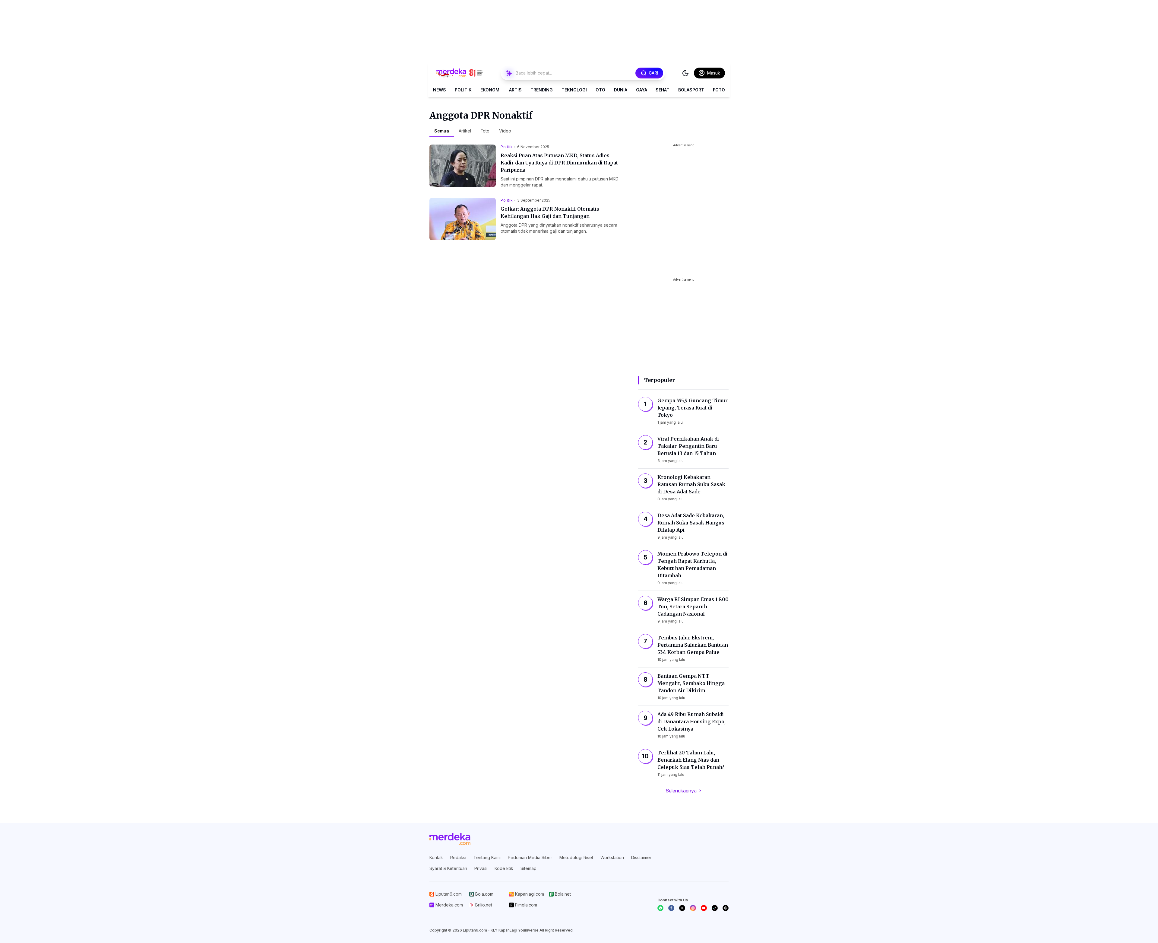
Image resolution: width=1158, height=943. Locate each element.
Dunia (620, 89)
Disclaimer (641, 857)
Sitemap (528, 868)
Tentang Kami (487, 857)
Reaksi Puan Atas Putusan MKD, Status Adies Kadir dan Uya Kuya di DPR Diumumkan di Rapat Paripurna (559, 162)
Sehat (662, 89)
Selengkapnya (681, 791)
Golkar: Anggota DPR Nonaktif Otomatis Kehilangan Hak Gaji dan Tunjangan (550, 212)
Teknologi (574, 89)
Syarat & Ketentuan (448, 868)
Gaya (641, 89)
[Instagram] (693, 908)
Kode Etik (504, 868)
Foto (719, 89)
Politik (463, 89)
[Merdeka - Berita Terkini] (459, 73)
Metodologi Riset (576, 857)
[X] (682, 908)
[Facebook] (671, 908)
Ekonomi (490, 89)
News (439, 89)
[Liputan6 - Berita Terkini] (449, 839)
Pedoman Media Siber (530, 857)
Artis (515, 89)
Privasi (480, 868)
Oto (600, 89)
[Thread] (726, 908)
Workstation (612, 857)
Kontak (436, 857)
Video (505, 130)
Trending (541, 89)
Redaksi (458, 857)
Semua (441, 130)
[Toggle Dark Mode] (685, 73)
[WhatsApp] (660, 908)
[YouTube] (704, 908)
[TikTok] (715, 908)
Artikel (465, 130)
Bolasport (691, 89)
